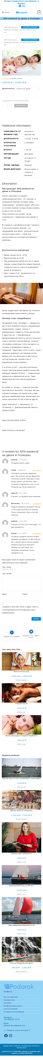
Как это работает (11, 997)
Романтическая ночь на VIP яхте (21, 885)
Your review (7, 574)
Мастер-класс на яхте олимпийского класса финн (21, 778)
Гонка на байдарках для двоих (21, 963)
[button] (15, 100)
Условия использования (14, 1012)
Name (5, 594)
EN (5, 992)
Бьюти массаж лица (21, 671)
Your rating (6, 567)
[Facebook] (6, 1036)
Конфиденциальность (13, 1006)
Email (25, 594)
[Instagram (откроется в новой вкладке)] (23, 6)
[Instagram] (11, 1036)
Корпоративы (9, 1000)
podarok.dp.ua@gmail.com (14, 1025)
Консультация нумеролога (21, 853)
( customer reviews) (16, 78)
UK (11, 992)
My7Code (29, 1053)
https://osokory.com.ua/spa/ (13, 430)
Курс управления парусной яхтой (21, 925)
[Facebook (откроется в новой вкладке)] (20, 6)
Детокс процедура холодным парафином (21, 735)
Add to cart (21, 105)
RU (8, 992)
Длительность (8, 88)
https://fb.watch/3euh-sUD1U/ (14, 420)
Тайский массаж (21, 703)
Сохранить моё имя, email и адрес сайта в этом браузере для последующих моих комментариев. (20, 610)
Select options (21, 680)
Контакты (8, 1003)
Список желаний (11, 1009)
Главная (5, 1046)
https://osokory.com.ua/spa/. (14, 214)
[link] (20, 407)
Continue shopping (30, 27)
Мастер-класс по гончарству (21, 810)
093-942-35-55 (21, 1048)
